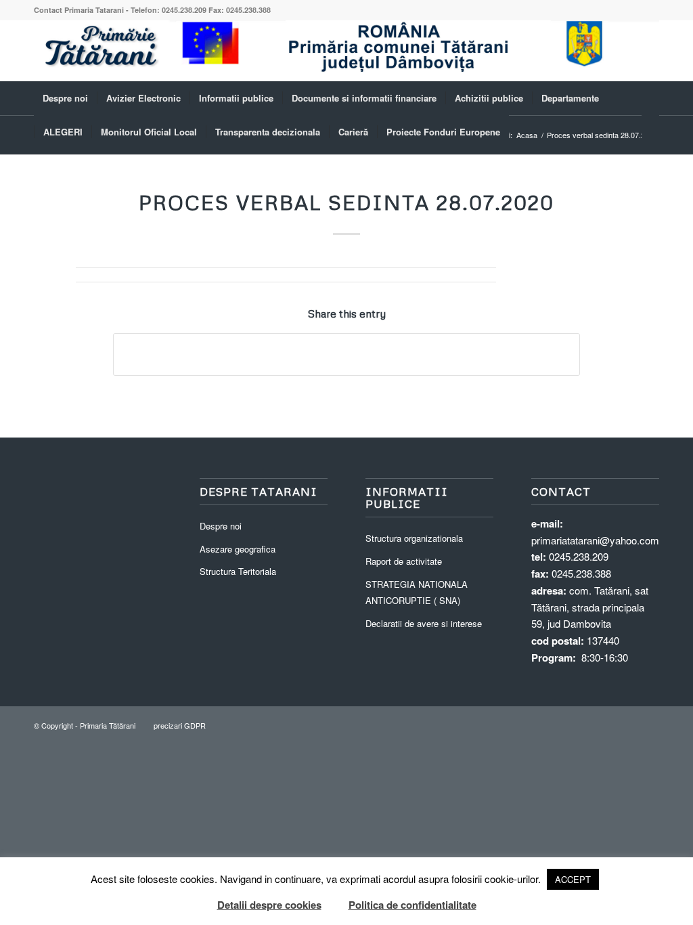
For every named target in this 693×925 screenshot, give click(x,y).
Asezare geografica (237, 548)
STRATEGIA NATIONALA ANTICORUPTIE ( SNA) (416, 592)
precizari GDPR (180, 725)
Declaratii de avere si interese (423, 623)
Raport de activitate (403, 561)
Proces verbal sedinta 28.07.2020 (346, 202)
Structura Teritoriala (238, 571)
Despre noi (221, 525)
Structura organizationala (414, 538)
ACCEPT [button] (573, 879)
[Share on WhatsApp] (346, 354)
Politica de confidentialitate (412, 904)
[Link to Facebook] (649, 51)
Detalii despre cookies (269, 904)
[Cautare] (650, 132)
